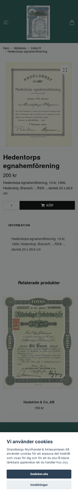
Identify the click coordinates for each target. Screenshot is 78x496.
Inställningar (39, 484)
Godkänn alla (39, 474)
